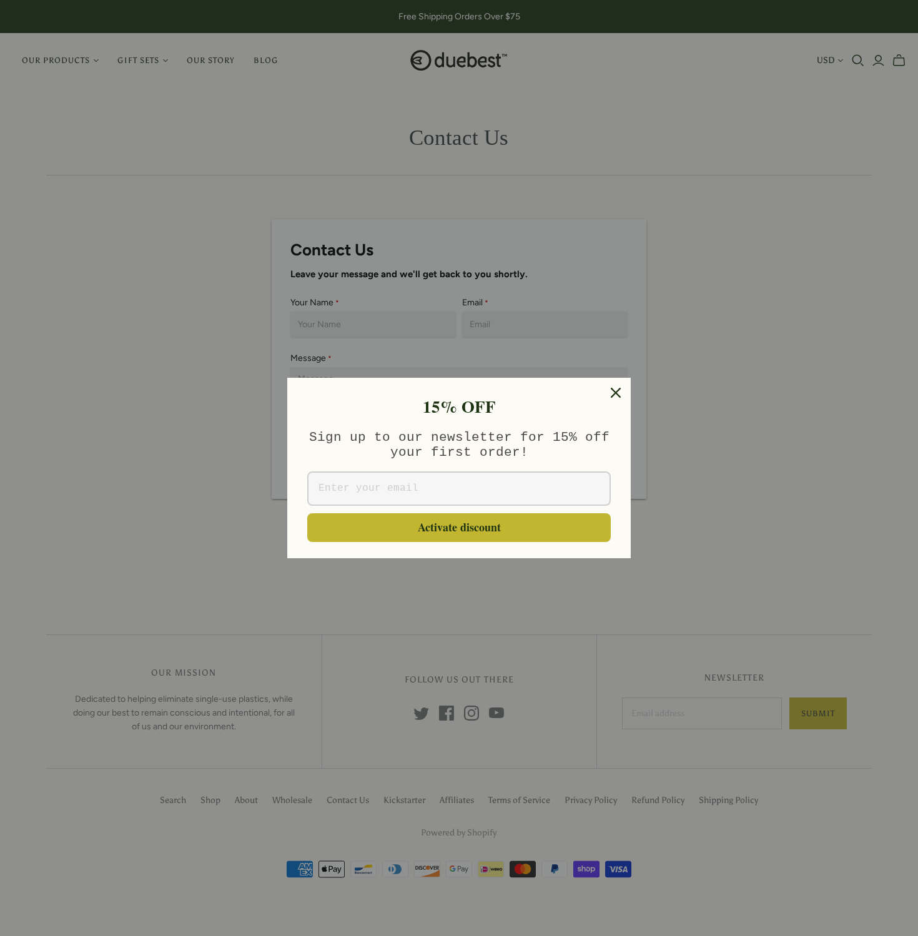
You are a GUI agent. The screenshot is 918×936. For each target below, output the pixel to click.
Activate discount (459, 527)
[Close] (616, 393)
